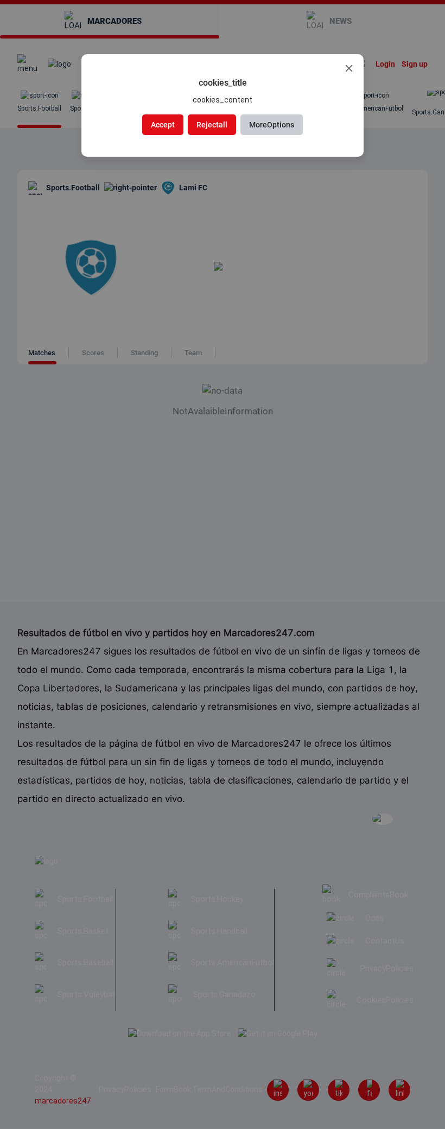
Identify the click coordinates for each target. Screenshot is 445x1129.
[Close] (349, 69)
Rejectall (211, 124)
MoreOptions (271, 124)
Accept (163, 124)
